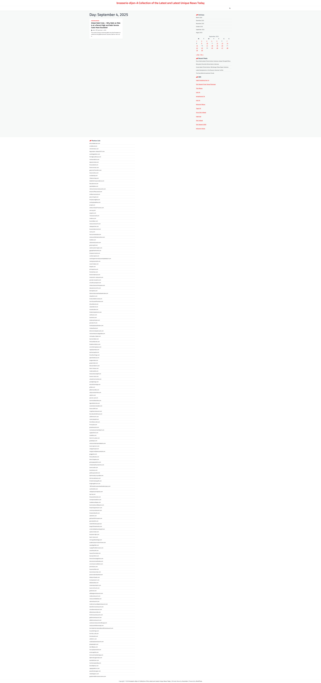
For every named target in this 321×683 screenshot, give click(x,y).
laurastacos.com (93, 470)
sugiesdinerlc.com (93, 432)
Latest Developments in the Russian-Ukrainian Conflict (209, 70)
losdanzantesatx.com (94, 320)
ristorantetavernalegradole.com (97, 333)
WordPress (199, 681)
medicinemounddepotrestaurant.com (98, 604)
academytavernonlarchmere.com (97, 542)
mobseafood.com (93, 328)
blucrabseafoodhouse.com (95, 414)
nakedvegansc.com (94, 674)
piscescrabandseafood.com (96, 574)
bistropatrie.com (93, 291)
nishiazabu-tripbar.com (95, 336)
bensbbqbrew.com (93, 666)
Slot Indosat (199, 120)
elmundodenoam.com (94, 143)
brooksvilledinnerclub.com (95, 299)
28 (227, 48)
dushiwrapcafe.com (94, 352)
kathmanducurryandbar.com (96, 475)
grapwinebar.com (93, 363)
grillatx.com (92, 387)
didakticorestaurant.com (95, 620)
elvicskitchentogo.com (94, 384)
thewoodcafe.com (93, 165)
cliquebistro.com (93, 296)
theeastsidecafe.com (94, 513)
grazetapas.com (93, 441)
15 (197, 46)
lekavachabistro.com (94, 366)
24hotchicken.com (94, 149)
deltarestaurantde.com (95, 612)
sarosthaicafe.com (94, 550)
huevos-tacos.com (94, 376)
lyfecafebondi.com (93, 304)
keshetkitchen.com (94, 660)
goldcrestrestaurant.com (95, 617)
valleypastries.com (94, 226)
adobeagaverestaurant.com (96, 593)
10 (207, 43)
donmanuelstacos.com (95, 478)
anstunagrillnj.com (94, 652)
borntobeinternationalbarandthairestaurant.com (101, 628)
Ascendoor (185, 681)
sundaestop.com (93, 175)
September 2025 (200, 29)
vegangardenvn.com (94, 668)
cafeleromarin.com (94, 416)
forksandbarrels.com (94, 341)
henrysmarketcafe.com (95, 234)
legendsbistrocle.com (94, 403)
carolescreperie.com (94, 256)
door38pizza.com (93, 647)
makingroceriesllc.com (94, 261)
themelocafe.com (93, 636)
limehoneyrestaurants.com (96, 615)
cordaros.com (92, 218)
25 (212, 48)
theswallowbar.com (94, 457)
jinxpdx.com (92, 205)
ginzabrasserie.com (94, 427)
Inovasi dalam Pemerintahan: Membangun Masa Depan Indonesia (212, 67)
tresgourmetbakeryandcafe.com (97, 451)
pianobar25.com (93, 323)
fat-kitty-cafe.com (94, 633)
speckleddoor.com (93, 186)
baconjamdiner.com (94, 556)
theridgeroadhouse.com (95, 157)
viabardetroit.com (93, 307)
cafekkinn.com (93, 639)
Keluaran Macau (200, 104)
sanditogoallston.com (94, 154)
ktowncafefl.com (93, 408)
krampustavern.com (94, 580)
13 (222, 43)
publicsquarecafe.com (94, 473)
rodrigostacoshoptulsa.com (96, 491)
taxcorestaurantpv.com (95, 572)
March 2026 (199, 17)
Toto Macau (199, 88)
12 (217, 43)
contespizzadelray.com (94, 202)
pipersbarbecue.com (94, 357)
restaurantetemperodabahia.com (97, 443)
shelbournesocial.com (94, 194)
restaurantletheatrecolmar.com (97, 237)
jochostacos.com (93, 566)
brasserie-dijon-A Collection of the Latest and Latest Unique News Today (161, 3)
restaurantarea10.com (95, 224)
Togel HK (198, 108)
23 (202, 48)
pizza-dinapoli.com (93, 197)
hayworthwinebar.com (95, 553)
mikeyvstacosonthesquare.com (97, 285)
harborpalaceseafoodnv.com (96, 325)
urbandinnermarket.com (95, 379)
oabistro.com (92, 395)
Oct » (201, 55)
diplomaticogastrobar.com (95, 657)
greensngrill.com (93, 245)
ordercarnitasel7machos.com (96, 207)
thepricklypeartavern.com (95, 507)
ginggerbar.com (93, 454)
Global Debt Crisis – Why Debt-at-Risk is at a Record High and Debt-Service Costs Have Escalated (105, 25)
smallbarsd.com (93, 146)
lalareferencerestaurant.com (96, 607)
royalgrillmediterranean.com (96, 548)
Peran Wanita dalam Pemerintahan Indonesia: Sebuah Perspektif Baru (213, 61)
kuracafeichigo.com (94, 631)
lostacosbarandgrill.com (95, 374)
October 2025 (199, 26)
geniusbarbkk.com (93, 521)
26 (217, 48)
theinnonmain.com (94, 167)
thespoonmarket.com (94, 253)
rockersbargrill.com (94, 419)
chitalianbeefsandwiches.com (96, 465)
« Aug (197, 55)
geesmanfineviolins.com (95, 170)
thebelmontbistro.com (94, 344)
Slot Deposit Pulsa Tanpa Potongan (206, 84)
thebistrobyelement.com (95, 312)
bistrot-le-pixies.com (94, 438)
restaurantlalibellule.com (95, 599)
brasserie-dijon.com (94, 534)
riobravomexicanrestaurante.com (97, 189)
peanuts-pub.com (93, 398)
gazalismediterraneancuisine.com (97, 676)
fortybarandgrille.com (94, 199)
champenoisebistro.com (95, 499)
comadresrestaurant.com (95, 609)
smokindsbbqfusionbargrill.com (97, 529)
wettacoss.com (93, 315)
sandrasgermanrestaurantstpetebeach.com (100, 258)
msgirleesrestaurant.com (95, 411)
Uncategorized (95, 20)
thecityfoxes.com (93, 272)
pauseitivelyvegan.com (95, 671)
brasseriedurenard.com (95, 229)
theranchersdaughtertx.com (96, 558)
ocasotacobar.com (93, 309)
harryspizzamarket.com (95, 649)
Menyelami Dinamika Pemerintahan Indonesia (207, 64)
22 (197, 48)
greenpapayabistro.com (95, 462)
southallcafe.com (93, 489)
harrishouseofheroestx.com (96, 301)
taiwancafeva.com (93, 173)
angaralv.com (92, 213)
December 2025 (200, 20)
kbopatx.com (92, 266)
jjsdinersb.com (93, 591)
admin (93, 30)
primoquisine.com (93, 269)
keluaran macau (200, 128)
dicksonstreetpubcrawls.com (96, 331)
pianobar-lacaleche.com (95, 280)
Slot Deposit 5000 (201, 124)
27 (222, 48)
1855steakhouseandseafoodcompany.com (99, 486)
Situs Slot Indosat (201, 112)
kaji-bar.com (92, 494)
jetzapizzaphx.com (93, 644)
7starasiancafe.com (94, 216)
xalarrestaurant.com (94, 601)
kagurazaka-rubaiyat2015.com (97, 151)
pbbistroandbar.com (94, 390)
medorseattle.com (93, 371)
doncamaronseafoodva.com (96, 561)
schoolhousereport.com (95, 282)
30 (202, 50)
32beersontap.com (94, 178)
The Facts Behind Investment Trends (205, 73)
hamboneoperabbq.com (95, 663)
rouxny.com (92, 232)
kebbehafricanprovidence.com (96, 181)
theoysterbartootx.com (95, 497)
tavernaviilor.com (93, 467)
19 (217, 46)
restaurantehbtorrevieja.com (96, 625)
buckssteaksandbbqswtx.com (96, 505)
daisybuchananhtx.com (95, 288)
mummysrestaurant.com (95, 510)
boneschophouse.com (94, 274)
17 (207, 46)
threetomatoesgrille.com (95, 481)
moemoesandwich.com (95, 585)
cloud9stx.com (92, 435)
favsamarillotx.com (94, 569)
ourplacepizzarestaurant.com (96, 641)
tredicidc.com (92, 240)
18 (212, 46)
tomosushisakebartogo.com (96, 655)
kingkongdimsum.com (94, 483)
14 (227, 43)
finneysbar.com (93, 424)
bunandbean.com (93, 221)
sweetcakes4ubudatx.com (95, 406)
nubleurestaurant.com (94, 596)
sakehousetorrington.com (95, 248)
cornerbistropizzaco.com (95, 347)
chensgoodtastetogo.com (95, 540)
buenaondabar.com (94, 339)
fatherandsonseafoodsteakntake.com (98, 293)
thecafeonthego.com (94, 355)
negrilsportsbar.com (94, 349)
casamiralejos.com (94, 264)
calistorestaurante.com (95, 242)
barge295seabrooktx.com (95, 526)
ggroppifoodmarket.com (95, 250)
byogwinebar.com (93, 360)
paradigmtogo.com (94, 382)
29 (197, 50)
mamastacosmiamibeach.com (96, 430)
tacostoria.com (93, 317)
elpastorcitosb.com (94, 162)
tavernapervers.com (94, 446)
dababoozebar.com (93, 582)
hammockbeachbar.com (95, 400)
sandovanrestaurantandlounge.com (98, 623)
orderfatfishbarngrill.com (95, 524)
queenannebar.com (94, 532)
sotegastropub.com (94, 449)
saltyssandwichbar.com (95, 392)
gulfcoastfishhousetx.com (95, 518)
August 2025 (199, 32)
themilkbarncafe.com (94, 422)
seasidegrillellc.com (94, 545)
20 (222, 46)
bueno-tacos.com (93, 537)
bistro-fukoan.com (94, 368)
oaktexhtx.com (93, 516)
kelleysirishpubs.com (94, 577)
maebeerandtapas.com (95, 502)
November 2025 (200, 23)
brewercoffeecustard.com (95, 191)
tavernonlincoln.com (94, 588)
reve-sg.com (92, 210)
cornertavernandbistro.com (96, 564)
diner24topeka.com (94, 459)
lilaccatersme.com (93, 183)
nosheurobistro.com (94, 159)
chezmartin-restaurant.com (96, 277)
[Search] (230, 8)
